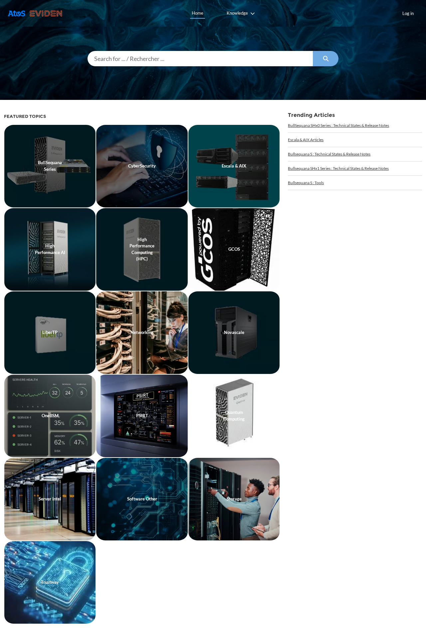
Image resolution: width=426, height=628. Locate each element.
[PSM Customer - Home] (35, 13)
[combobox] (200, 58)
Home (197, 13)
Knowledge (237, 13)
